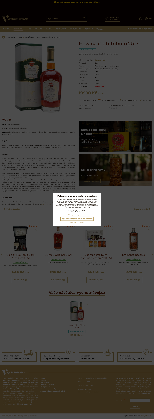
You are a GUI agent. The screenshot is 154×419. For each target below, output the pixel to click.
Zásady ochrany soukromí (77, 215)
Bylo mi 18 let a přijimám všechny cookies (77, 218)
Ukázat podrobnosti (77, 222)
